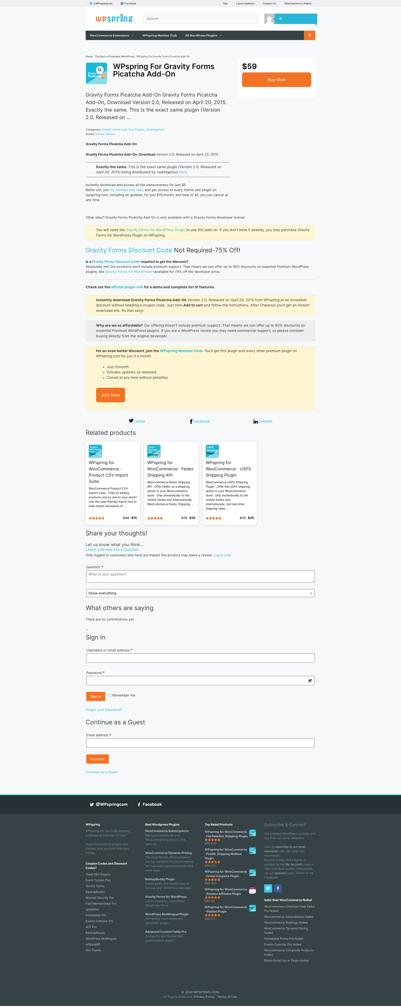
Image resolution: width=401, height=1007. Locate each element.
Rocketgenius (155, 129)
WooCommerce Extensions (109, 35)
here (183, 172)
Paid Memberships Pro (101, 903)
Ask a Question (126, 550)
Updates (280, 873)
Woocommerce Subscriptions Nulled (288, 916)
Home (89, 56)
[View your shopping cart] (309, 35)
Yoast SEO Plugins (98, 874)
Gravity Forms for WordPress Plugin (155, 230)
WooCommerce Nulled (297, 3)
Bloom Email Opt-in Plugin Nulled (286, 960)
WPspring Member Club (159, 35)
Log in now (222, 555)
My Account (294, 864)
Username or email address (116, 650)
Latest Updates (245, 3)
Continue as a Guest (102, 772)
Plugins (140, 129)
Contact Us (269, 3)
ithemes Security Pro (100, 897)
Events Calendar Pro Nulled (283, 944)
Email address (98, 735)
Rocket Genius (105, 134)
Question (94, 567)
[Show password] (310, 680)
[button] (100, 70)
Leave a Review (99, 550)
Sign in (95, 696)
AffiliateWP (93, 944)
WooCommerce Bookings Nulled (286, 922)
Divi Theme (93, 950)
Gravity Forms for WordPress (128, 271)
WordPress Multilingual (101, 938)
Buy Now (277, 79)
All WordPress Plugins (201, 35)
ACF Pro (91, 927)
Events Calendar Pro (99, 921)
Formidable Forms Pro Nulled (283, 938)
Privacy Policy (204, 997)
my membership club (126, 190)
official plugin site (127, 287)
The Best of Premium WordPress (115, 56)
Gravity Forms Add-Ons (117, 129)
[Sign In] (266, 19)
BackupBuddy (95, 892)
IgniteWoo (92, 909)
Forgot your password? (104, 709)
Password (102, 672)
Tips (225, 3)
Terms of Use (227, 997)
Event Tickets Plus (98, 880)
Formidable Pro (96, 915)
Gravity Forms (95, 886)
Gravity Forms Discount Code (129, 250)
